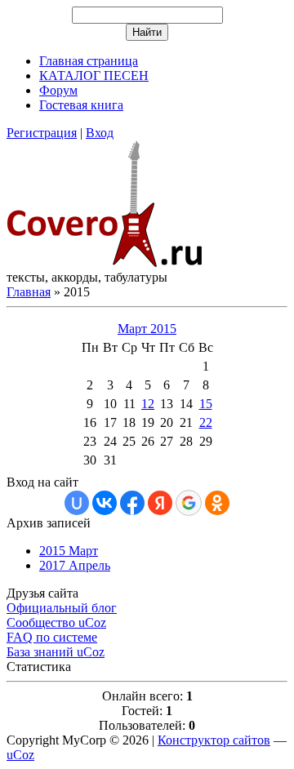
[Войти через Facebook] (132, 503)
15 (205, 404)
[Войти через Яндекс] (160, 503)
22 (205, 422)
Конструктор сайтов (214, 740)
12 (147, 404)
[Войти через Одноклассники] (217, 503)
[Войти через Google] (189, 503)
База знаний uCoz (56, 652)
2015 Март (68, 551)
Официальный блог (62, 608)
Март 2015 (147, 329)
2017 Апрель (74, 565)
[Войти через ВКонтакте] (104, 503)
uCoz (20, 755)
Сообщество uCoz (56, 622)
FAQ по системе (52, 637)
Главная (29, 292)
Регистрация (42, 133)
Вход (100, 133)
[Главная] (105, 262)
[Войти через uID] (77, 503)
